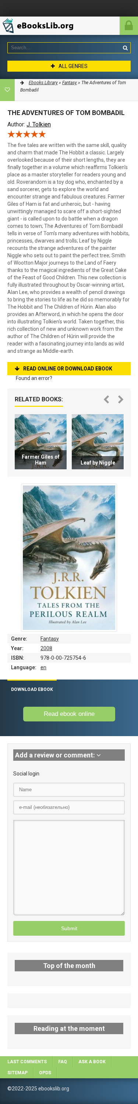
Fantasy (49, 639)
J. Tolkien (38, 124)
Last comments (27, 1061)
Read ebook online (69, 713)
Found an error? (34, 378)
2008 (46, 648)
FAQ (62, 1061)
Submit (69, 928)
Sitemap (17, 1072)
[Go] (125, 47)
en (43, 667)
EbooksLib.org (42, 26)
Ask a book (92, 1061)
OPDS (45, 1072)
